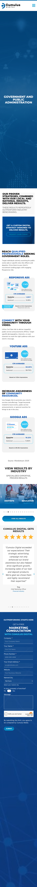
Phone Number (10, 654)
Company (8, 638)
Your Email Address (12, 662)
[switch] (9, 691)
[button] (1, 497)
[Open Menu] (34, 5)
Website (7, 670)
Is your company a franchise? (15, 688)
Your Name (9, 646)
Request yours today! (18, 234)
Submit (9, 729)
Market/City (8, 678)
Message (7, 694)
